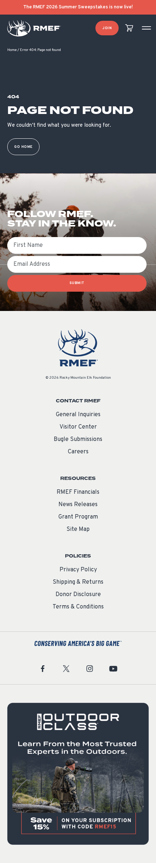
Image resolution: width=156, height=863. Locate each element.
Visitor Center (78, 427)
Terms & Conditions (78, 607)
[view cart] (129, 28)
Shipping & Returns (78, 582)
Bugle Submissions (78, 439)
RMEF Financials (78, 492)
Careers (78, 452)
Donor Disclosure (78, 594)
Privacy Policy (78, 570)
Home (12, 50)
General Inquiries (78, 414)
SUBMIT (77, 283)
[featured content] (78, 774)
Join (107, 28)
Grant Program (78, 517)
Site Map (78, 529)
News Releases (78, 504)
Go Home (23, 147)
